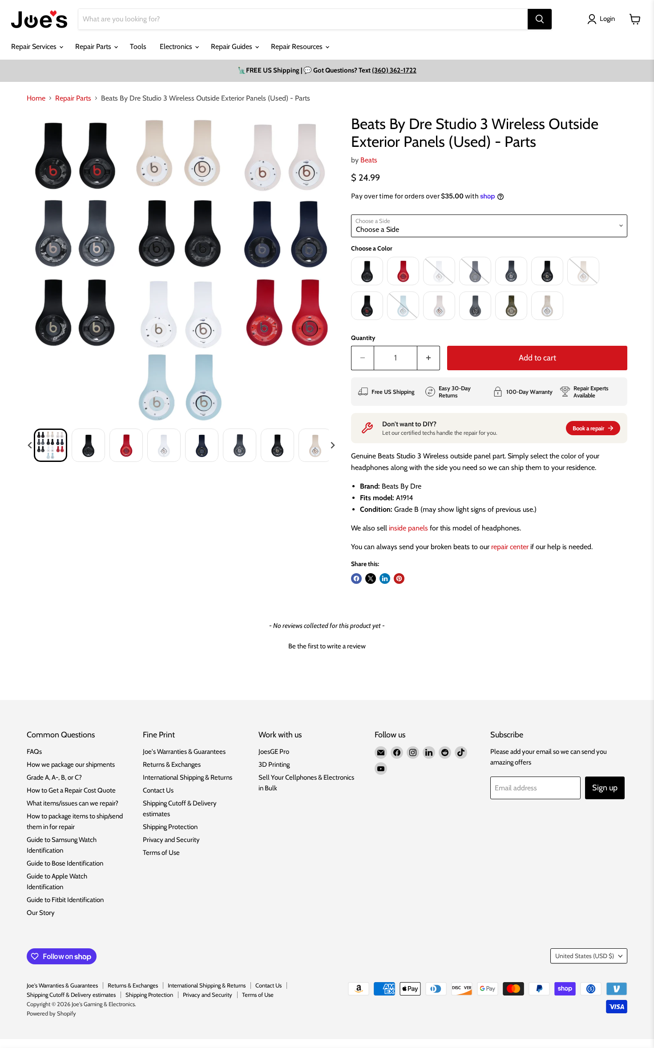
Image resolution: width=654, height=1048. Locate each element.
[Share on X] (370, 578)
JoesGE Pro (273, 752)
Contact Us (158, 790)
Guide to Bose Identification (65, 863)
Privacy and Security (171, 840)
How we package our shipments (71, 765)
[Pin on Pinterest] (399, 578)
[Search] (540, 19)
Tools (138, 46)
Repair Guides (232, 46)
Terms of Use (161, 853)
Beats (368, 160)
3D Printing (274, 765)
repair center (510, 546)
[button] (50, 445)
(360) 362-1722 (394, 70)
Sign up (605, 788)
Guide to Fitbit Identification (65, 900)
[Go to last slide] (30, 445)
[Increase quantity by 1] (428, 358)
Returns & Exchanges (172, 765)
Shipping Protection (170, 827)
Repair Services (34, 46)
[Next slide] (332, 445)
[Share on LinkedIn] (384, 578)
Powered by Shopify (51, 1013)
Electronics (177, 46)
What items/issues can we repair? (72, 803)
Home (36, 98)
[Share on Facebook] (356, 578)
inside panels (408, 528)
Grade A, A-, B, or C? (54, 777)
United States (584, 956)
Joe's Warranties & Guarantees (184, 752)
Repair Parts (94, 46)
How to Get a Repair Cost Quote (71, 790)
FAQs (34, 752)
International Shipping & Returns (187, 777)
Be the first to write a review (327, 646)
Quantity (363, 337)
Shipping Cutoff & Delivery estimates (71, 994)
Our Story (41, 913)
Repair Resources (297, 46)
